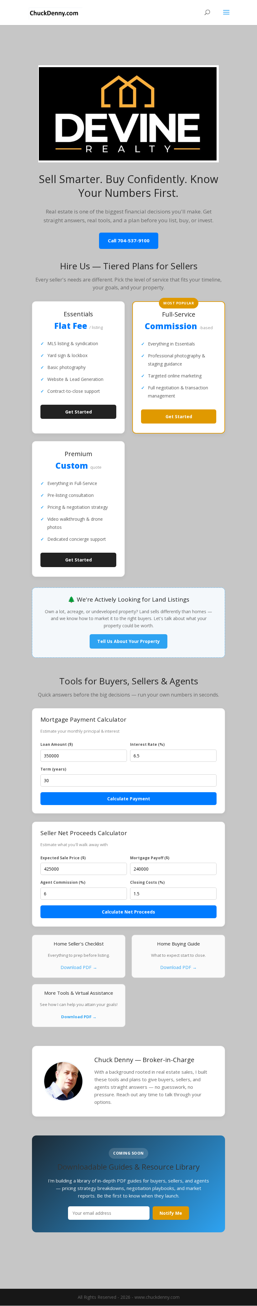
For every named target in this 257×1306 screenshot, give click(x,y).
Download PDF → (78, 967)
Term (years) (53, 769)
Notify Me (171, 1213)
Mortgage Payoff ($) (149, 858)
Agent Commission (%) (62, 882)
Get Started (78, 412)
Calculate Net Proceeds (128, 912)
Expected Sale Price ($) (63, 858)
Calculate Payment (128, 799)
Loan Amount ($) (56, 744)
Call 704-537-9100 (128, 240)
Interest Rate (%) (147, 744)
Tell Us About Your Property (128, 641)
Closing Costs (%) (147, 882)
